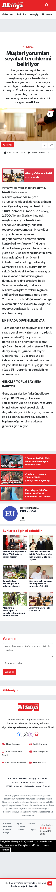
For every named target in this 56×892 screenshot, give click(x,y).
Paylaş (9, 145)
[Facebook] (19, 734)
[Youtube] (36, 734)
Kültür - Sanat (14, 786)
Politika (21, 14)
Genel (46, 786)
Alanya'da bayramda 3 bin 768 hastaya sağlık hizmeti (14, 554)
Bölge (6, 833)
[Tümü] (51, 690)
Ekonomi (47, 14)
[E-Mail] (22, 518)
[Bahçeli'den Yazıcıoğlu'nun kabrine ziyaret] (15, 572)
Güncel (24, 782)
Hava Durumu (13, 744)
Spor (32, 782)
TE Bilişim (45, 828)
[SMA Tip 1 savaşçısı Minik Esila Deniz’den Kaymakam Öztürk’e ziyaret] (41, 542)
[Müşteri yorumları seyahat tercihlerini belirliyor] (28, 124)
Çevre (40, 782)
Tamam (5, 849)
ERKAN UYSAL (28, 511)
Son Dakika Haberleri (15, 763)
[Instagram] (30, 734)
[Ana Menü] (51, 5)
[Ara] (46, 5)
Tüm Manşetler (40, 752)
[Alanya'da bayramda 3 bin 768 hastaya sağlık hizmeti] (15, 542)
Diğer (32, 830)
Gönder (9, 672)
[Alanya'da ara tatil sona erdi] (41, 598)
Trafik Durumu (40, 744)
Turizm (14, 782)
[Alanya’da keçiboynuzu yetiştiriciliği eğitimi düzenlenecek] (15, 598)
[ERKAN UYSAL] (10, 513)
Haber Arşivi (39, 763)
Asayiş (34, 14)
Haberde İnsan (32, 786)
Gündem (7, 14)
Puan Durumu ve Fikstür (12, 753)
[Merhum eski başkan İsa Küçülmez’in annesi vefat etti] (41, 572)
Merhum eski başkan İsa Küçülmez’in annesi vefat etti (40, 583)
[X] (25, 734)
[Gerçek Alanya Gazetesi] (12, 5)
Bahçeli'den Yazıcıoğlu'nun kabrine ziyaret (11, 583)
